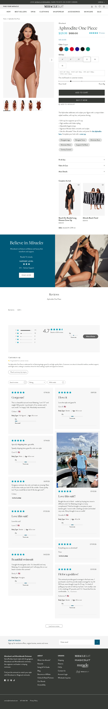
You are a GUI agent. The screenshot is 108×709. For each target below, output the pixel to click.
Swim (33, 12)
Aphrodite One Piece (14, 19)
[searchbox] (15, 382)
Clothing (44, 12)
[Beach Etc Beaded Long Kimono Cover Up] (70, 199)
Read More (26, 275)
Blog (38, 671)
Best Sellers (21, 12)
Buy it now (81, 100)
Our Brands (41, 681)
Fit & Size (62, 160)
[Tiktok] (14, 680)
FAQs (60, 667)
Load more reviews (54, 626)
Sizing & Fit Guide (43, 667)
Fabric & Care (63, 165)
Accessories (74, 12)
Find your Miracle (11, 6)
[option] (28, 60)
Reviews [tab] (11, 310)
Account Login (63, 674)
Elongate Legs (65, 140)
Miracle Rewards (42, 2)
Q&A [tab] (19, 310)
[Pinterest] (11, 680)
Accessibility (41, 685)
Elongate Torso (80, 140)
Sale (99, 12)
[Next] (51, 60)
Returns (60, 664)
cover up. (83, 134)
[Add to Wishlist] (78, 185)
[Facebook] (5, 680)
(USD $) (100, 2)
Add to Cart (81, 92)
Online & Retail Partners (45, 678)
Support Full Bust (82, 145)
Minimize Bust (95, 140)
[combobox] (37, 382)
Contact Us (61, 671)
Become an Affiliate (43, 674)
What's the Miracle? (43, 660)
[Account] (91, 6)
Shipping (61, 660)
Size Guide (62, 40)
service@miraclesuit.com (11, 701)
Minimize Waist (66, 145)
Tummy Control (66, 149)
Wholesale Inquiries (64, 678)
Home (5, 19)
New (9, 12)
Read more (74, 591)
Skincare (88, 12)
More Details (63, 171)
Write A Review (90, 336)
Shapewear (58, 12)
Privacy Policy (34, 701)
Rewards (40, 664)
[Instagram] (8, 680)
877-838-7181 (24, 701)
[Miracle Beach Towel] (94, 199)
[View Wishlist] (100, 6)
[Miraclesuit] (54, 6)
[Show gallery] (28, 60)
